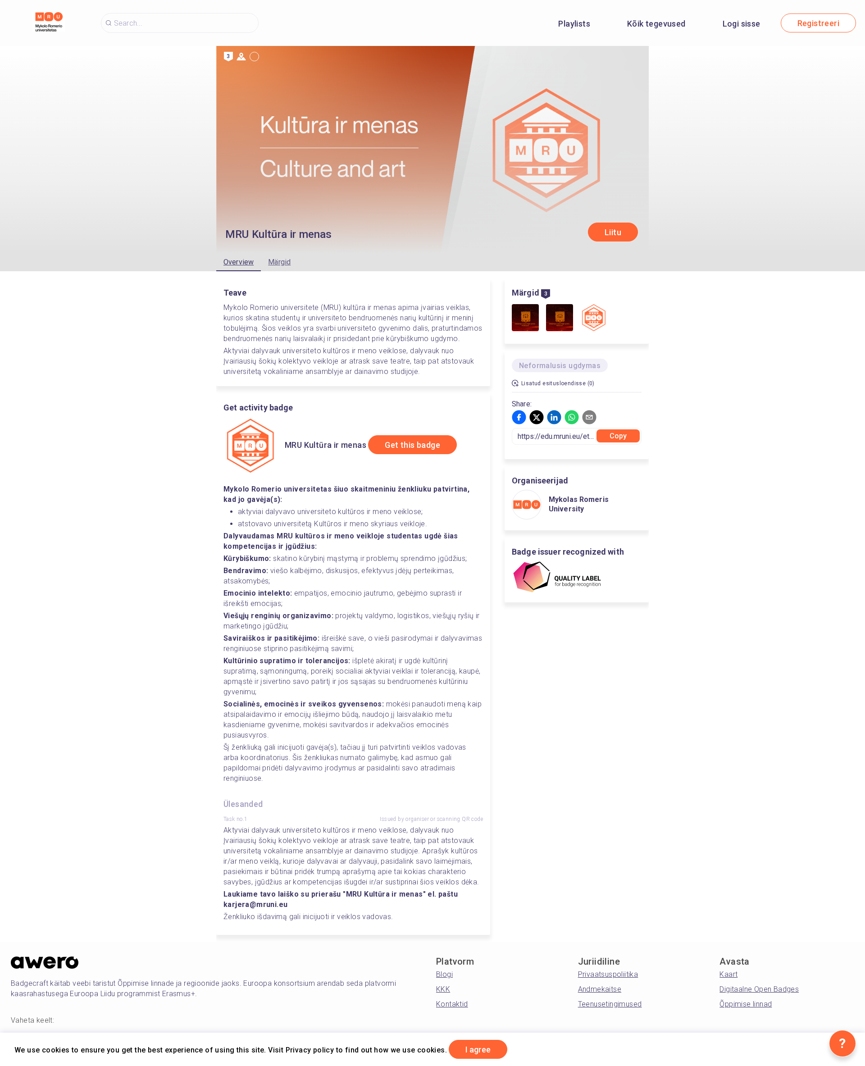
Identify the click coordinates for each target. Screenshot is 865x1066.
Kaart (728, 974)
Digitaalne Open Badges (759, 989)
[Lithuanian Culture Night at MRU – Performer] (559, 318)
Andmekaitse (599, 989)
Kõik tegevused (656, 23)
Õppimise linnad (745, 1004)
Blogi (444, 974)
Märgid (279, 262)
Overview (238, 262)
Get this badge (412, 445)
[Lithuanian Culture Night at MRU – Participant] (525, 318)
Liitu (613, 232)
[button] (519, 417)
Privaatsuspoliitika (608, 974)
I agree (478, 1049)
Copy (618, 436)
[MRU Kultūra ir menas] (593, 318)
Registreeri (818, 23)
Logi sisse (741, 23)
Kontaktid (452, 1004)
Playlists (574, 23)
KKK (443, 989)
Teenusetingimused (610, 1004)
